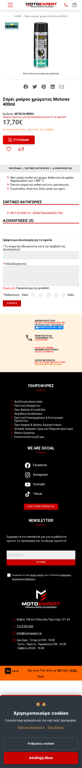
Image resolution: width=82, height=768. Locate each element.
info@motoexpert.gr (29, 633)
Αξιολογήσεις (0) (62, 168)
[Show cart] (74, 5)
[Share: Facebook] (26, 86)
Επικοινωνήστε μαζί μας (29, 436)
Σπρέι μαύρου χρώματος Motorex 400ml (45, 16)
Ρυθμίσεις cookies (41, 743)
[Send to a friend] (61, 86)
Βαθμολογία (12, 294)
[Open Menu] (10, 5)
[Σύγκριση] (21, 149)
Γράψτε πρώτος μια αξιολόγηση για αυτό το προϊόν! (34, 116)
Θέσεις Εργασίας (24, 432)
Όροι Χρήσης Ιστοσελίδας (30, 409)
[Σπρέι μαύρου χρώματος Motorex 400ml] (41, 45)
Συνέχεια (12, 303)
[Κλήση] (66, 5)
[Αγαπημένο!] (9, 149)
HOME (18, 16)
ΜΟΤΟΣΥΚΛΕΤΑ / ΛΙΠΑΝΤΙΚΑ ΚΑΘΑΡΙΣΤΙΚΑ (36, 213)
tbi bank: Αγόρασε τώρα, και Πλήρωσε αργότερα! (43, 428)
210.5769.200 (25, 626)
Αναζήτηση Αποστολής (28, 401)
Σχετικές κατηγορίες (37, 168)
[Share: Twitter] (35, 86)
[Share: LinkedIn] (52, 86)
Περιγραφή (15, 168)
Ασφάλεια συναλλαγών (28, 413)
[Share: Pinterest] (44, 86)
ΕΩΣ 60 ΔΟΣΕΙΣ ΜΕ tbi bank (48, 364)
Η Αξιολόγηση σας (16, 263)
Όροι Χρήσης (56, 727)
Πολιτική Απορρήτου (27, 405)
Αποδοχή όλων (41, 758)
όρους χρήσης (37, 575)
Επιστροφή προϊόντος (41, 506)
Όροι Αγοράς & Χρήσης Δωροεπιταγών (38, 424)
